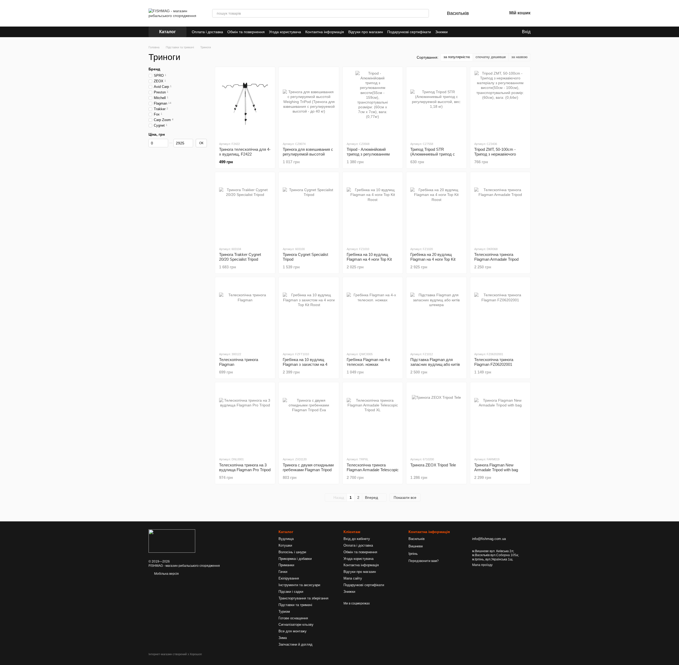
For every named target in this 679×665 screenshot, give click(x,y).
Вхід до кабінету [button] (356, 539)
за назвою (519, 57)
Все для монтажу (292, 631)
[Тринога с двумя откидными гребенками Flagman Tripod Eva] (309, 419)
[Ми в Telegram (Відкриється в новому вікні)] (468, 32)
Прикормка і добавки (295, 559)
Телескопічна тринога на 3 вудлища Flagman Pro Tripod (245, 467)
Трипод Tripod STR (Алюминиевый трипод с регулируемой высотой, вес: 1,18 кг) (436, 156)
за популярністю (456, 57)
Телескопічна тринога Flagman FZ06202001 (493, 362)
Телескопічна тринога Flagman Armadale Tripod (496, 256)
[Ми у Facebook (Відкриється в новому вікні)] (455, 32)
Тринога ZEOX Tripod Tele (433, 465)
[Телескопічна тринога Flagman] (245, 314)
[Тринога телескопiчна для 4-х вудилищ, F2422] (245, 104)
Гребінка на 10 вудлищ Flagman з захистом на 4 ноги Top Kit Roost (305, 364)
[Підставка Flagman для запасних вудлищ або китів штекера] (436, 314)
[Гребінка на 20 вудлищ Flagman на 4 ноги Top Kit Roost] (436, 209)
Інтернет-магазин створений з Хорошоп (175, 654)
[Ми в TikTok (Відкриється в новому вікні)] (474, 32)
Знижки (441, 32)
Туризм (284, 611)
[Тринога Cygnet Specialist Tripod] (309, 209)
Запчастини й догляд (295, 644)
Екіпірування (288, 578)
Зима (282, 638)
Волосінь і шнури (292, 552)
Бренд (154, 69)
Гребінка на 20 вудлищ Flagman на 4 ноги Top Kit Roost (432, 259)
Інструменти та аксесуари (299, 585)
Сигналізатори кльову (296, 625)
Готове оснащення (293, 618)
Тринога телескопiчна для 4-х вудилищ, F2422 (245, 151)
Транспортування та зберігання (303, 598)
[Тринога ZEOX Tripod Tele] (436, 419)
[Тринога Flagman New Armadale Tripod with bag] (500, 419)
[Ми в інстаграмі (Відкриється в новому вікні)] (461, 32)
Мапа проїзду (482, 565)
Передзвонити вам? (423, 561)
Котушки (285, 545)
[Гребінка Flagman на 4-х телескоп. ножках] (373, 314)
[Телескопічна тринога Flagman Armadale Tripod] (500, 209)
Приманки (286, 565)
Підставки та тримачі (295, 605)
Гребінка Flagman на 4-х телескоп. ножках (368, 362)
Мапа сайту (352, 578)
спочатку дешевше (491, 57)
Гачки (282, 572)
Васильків (458, 13)
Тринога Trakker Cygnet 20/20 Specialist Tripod (240, 256)
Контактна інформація (324, 32)
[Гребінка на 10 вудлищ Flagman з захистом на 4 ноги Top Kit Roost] (309, 314)
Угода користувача (285, 32)
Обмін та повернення (246, 32)
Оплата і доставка (207, 32)
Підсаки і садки (290, 592)
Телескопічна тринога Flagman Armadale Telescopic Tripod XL (373, 470)
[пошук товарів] (424, 13)
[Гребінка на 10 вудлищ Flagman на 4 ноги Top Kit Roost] (373, 209)
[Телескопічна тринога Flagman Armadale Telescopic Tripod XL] (373, 419)
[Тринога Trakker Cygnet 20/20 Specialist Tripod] (245, 209)
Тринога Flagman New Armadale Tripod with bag (496, 467)
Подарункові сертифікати (409, 32)
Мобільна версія (166, 574)
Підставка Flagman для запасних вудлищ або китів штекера (435, 364)
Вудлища (286, 539)
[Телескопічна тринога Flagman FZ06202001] (500, 314)
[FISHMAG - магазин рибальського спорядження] (172, 541)
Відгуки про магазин (365, 32)
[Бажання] (489, 13)
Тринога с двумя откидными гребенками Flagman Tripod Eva (308, 470)
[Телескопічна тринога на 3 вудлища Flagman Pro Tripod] (245, 419)
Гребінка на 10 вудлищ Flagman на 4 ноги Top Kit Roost (369, 259)
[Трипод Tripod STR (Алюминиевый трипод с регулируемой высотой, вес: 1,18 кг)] (436, 104)
